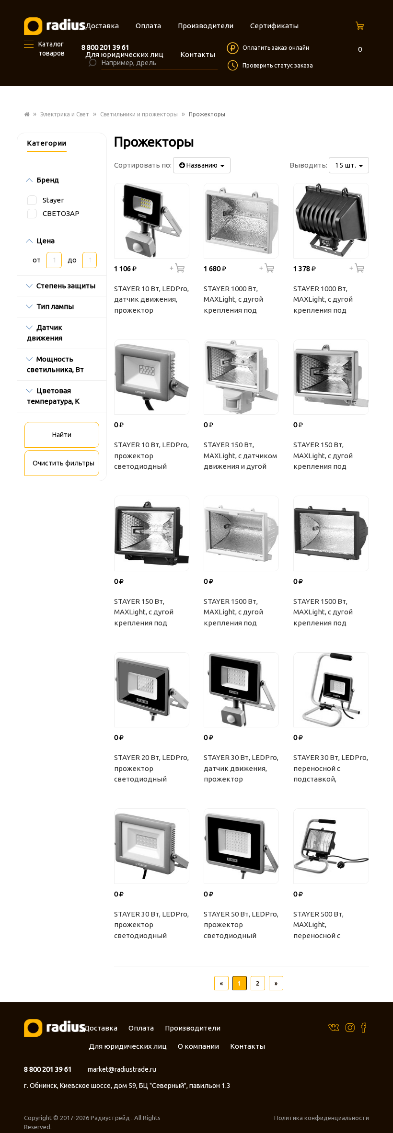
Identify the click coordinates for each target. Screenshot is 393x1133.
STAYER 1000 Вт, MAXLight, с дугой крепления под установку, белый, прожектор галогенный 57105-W (240, 300)
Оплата (141, 1028)
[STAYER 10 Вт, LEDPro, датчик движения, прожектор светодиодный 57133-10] (152, 220)
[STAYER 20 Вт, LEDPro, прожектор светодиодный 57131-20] (152, 690)
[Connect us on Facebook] (363, 1027)
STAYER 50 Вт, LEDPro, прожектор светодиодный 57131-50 (241, 926)
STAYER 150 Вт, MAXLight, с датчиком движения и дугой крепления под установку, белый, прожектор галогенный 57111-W (240, 457)
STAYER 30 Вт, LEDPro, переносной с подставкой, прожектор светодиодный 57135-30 (330, 769)
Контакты (247, 1046)
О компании (198, 1046)
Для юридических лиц (128, 1046)
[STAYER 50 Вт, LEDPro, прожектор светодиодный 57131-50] (241, 846)
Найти (61, 435)
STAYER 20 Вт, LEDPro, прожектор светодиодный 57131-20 (151, 769)
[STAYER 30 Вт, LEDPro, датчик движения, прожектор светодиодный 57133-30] (241, 690)
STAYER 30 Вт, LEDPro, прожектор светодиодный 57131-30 (151, 926)
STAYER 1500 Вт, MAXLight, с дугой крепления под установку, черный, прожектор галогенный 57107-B (328, 613)
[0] (361, 28)
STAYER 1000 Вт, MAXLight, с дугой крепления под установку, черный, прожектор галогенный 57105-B (328, 300)
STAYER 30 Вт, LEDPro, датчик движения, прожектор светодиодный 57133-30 (241, 769)
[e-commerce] (54, 26)
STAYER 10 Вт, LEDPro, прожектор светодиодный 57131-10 (151, 457)
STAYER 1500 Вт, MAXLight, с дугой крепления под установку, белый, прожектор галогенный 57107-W (240, 613)
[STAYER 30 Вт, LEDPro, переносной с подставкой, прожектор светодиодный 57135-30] (331, 690)
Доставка (100, 1028)
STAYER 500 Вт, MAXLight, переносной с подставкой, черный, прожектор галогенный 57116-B (329, 926)
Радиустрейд (111, 1117)
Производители (192, 1028)
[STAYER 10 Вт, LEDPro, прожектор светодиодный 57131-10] (152, 377)
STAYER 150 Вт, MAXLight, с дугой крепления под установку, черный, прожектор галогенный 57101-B (149, 613)
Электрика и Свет (64, 114)
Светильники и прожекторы (139, 114)
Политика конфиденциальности (321, 1117)
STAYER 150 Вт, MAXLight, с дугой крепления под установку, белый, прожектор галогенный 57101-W (329, 457)
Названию (202, 165)
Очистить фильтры (63, 463)
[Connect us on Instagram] (350, 1027)
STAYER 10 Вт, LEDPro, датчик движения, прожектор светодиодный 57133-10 (151, 300)
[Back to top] (383, 1106)
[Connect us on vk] (333, 1027)
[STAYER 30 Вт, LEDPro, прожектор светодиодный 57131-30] (152, 846)
